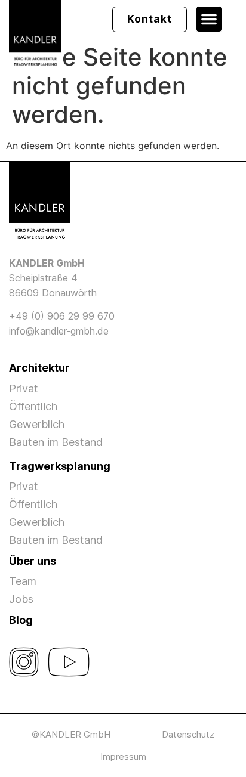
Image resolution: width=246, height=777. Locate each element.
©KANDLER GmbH (71, 734)
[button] (209, 19)
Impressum (123, 756)
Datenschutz (188, 734)
